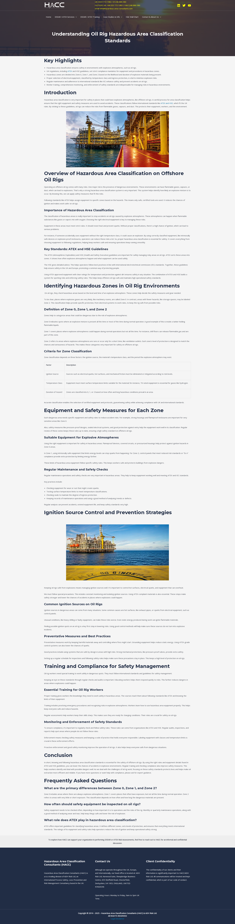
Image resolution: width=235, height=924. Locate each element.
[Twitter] (184, 5)
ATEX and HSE (167, 103)
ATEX (70, 71)
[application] (75, 17)
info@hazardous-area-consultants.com (116, 8)
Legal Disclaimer (117, 918)
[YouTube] (189, 5)
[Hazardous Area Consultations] (54, 5)
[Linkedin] (178, 5)
